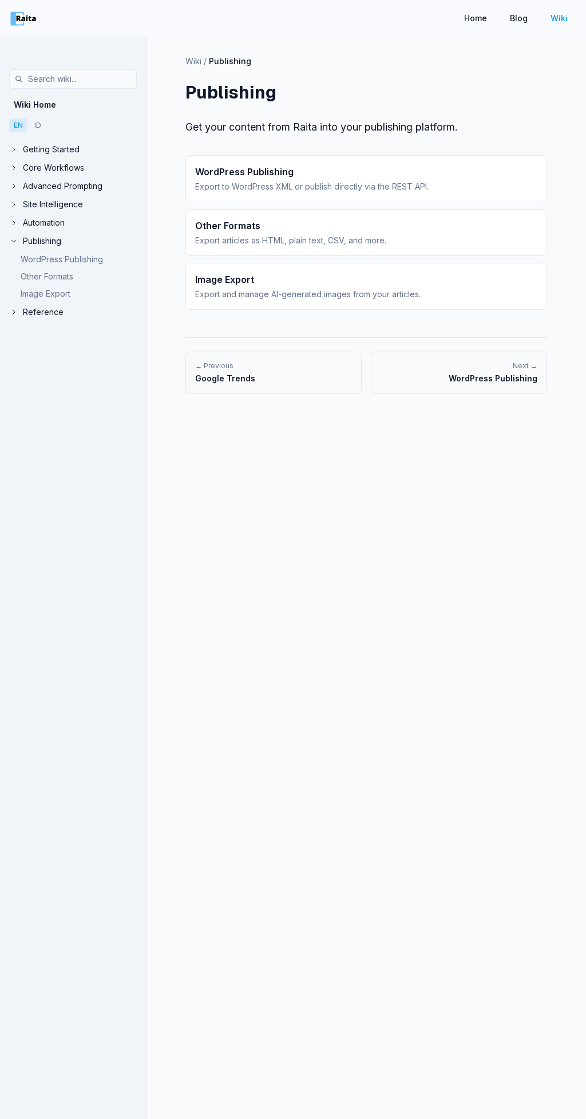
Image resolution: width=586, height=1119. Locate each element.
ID (37, 125)
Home (475, 18)
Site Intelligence (53, 204)
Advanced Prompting (62, 186)
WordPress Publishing (62, 259)
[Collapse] (13, 241)
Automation (44, 222)
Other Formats (47, 276)
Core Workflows (53, 167)
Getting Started (51, 149)
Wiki (559, 18)
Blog (519, 18)
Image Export (45, 293)
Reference (43, 312)
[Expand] (13, 149)
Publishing (42, 241)
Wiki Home (35, 104)
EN (18, 125)
